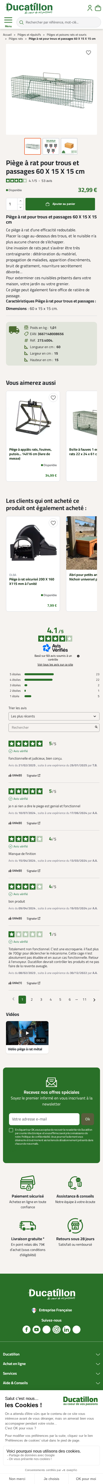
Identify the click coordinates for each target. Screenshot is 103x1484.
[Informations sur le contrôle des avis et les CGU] (78, 656)
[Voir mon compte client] (90, 8)
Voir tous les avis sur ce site (55, 664)
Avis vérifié (21, 751)
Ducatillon (11, 1354)
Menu (8, 26)
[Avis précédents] (13, 999)
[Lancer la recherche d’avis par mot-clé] (96, 728)
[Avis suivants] (94, 1000)
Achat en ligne (14, 1364)
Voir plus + (16, 1151)
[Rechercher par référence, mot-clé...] (21, 22)
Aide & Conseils (15, 1383)
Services (10, 1373)
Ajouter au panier (63, 204)
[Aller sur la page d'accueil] (29, 8)
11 (84, 999)
